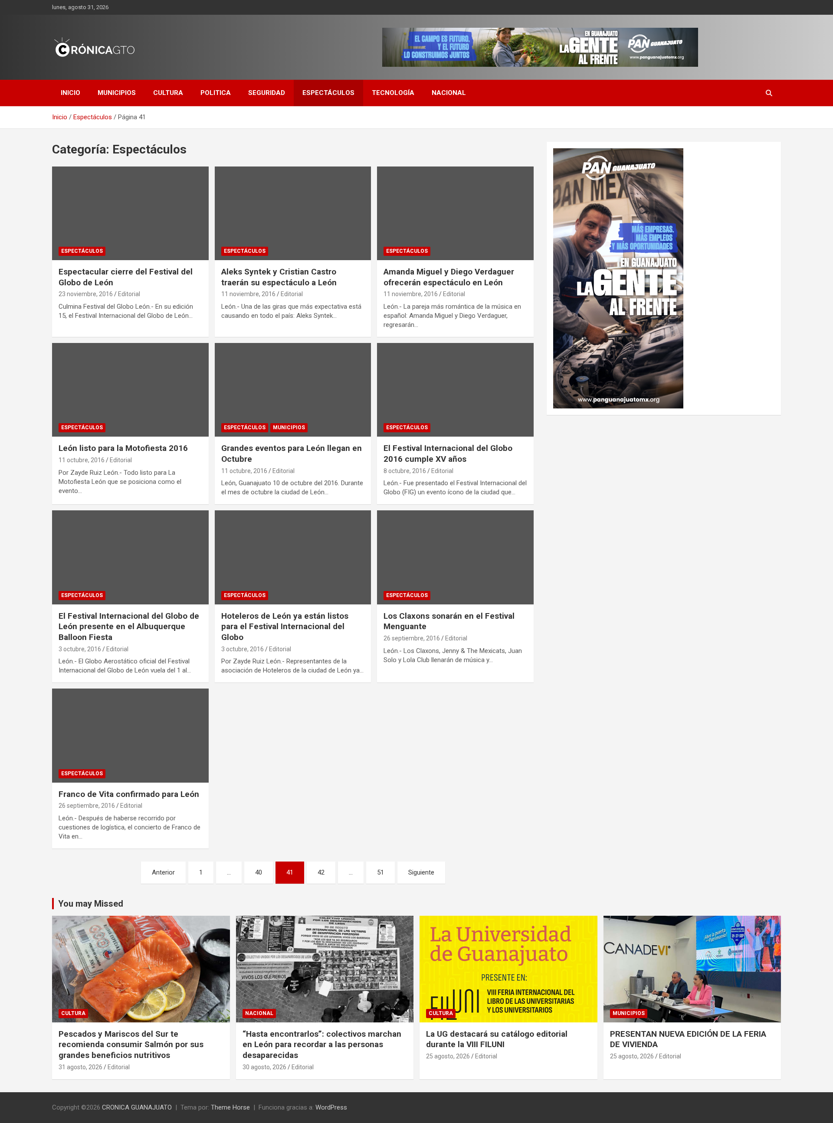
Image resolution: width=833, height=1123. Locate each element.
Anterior (163, 872)
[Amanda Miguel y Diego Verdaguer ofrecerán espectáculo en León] (455, 213)
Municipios (117, 93)
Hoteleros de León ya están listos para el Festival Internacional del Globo (284, 626)
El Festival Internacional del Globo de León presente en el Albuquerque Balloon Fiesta (129, 626)
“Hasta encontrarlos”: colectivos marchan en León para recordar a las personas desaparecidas (322, 1044)
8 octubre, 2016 (405, 470)
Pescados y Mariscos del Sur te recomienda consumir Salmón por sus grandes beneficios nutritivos (131, 1044)
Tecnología (393, 93)
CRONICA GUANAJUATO (137, 1107)
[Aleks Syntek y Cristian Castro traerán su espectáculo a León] (293, 213)
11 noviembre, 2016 (248, 294)
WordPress (331, 1107)
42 (321, 872)
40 (258, 872)
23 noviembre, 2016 (86, 294)
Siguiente (421, 872)
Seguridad (266, 93)
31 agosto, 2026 (80, 1067)
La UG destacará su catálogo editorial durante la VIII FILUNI (496, 1039)
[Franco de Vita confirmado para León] (130, 736)
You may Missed (90, 903)
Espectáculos (328, 93)
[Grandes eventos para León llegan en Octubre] (293, 390)
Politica (215, 93)
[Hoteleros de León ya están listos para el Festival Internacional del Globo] (293, 557)
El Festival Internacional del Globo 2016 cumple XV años (448, 453)
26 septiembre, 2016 (412, 638)
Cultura (168, 93)
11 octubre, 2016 (82, 460)
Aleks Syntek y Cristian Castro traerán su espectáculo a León (279, 277)
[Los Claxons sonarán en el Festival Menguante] (455, 557)
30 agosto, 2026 (264, 1067)
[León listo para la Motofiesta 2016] (130, 390)
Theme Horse (230, 1107)
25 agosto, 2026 (448, 1056)
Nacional (449, 93)
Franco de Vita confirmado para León (129, 794)
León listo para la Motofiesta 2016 (123, 448)
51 (380, 872)
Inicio (70, 93)
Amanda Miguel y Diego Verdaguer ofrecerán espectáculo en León (449, 277)
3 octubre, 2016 (80, 649)
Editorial (129, 294)
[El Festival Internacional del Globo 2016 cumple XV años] (455, 390)
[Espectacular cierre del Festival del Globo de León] (130, 213)
